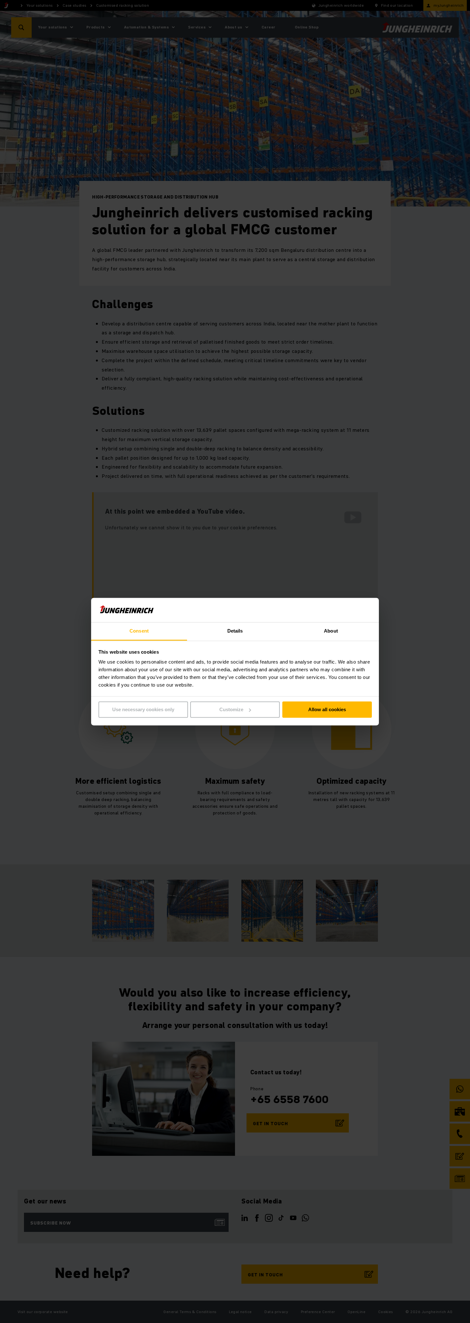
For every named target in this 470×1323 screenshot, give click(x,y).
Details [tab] (235, 631)
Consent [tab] (139, 631)
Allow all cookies (327, 709)
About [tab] (331, 631)
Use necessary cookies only (143, 709)
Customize (231, 709)
